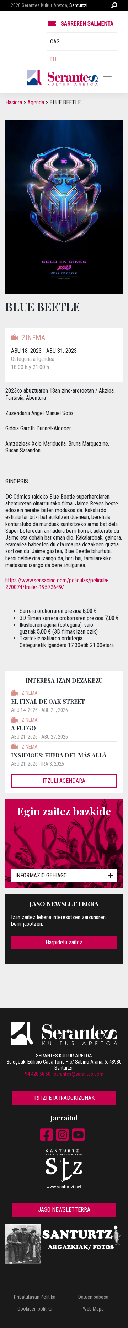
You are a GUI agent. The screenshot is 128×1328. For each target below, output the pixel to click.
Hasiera (13, 102)
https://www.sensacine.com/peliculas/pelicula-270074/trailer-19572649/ (57, 583)
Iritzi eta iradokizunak (64, 1098)
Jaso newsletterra (64, 1209)
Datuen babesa (93, 1297)
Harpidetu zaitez (64, 942)
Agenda (35, 102)
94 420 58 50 (37, 1074)
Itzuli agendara (64, 780)
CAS (55, 41)
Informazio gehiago (41, 875)
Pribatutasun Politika (34, 1297)
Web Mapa (93, 1309)
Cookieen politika (34, 1309)
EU (53, 59)
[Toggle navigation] (107, 79)
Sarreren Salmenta (87, 23)
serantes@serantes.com (78, 1074)
